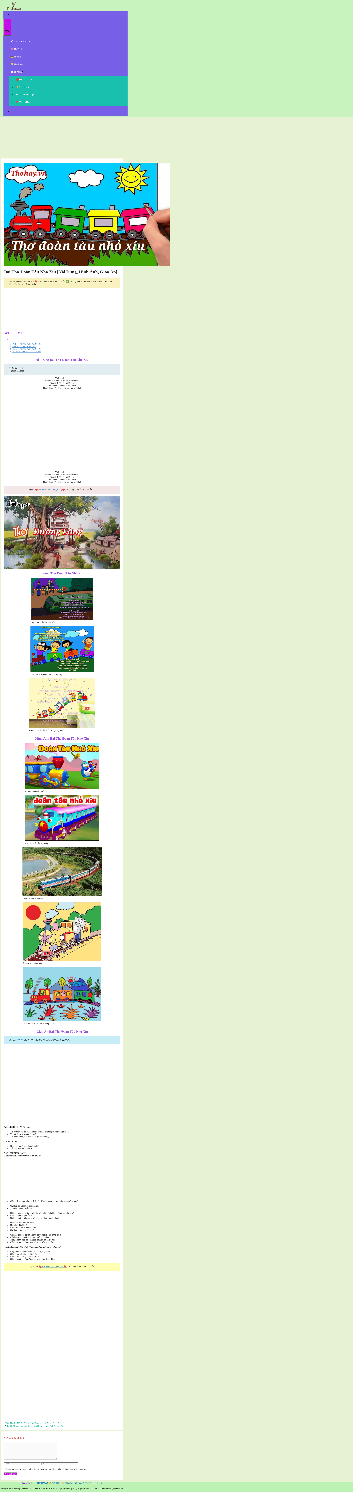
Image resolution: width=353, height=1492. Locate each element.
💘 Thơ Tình (16, 49)
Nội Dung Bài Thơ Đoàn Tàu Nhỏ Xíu (27, 344)
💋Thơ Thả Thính (24, 79)
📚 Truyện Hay (23, 102)
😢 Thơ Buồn (17, 64)
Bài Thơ (21, 1040)
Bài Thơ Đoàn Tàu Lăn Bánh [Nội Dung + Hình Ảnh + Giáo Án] (35, 1426)
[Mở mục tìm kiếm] (7, 15)
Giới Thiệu (56, 1483)
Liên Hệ (99, 1483)
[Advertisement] (176, 138)
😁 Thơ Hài (16, 57)
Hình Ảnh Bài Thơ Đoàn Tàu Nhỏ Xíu (27, 349)
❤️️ (40, 1266)
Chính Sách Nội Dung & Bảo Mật (78, 1483)
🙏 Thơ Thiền (22, 87)
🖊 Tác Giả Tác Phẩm (20, 41)
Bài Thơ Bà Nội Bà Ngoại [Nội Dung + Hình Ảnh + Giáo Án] (33, 1423)
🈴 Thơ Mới (16, 72)
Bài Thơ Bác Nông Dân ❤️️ (54, 1266)
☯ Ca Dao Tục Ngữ (25, 94)
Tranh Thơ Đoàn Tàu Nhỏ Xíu (24, 346)
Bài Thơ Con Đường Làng (50, 490)
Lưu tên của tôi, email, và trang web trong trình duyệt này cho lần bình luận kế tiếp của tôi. (46, 1469)
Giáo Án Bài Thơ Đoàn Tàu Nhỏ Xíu (26, 351)
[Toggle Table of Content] (6, 339)
